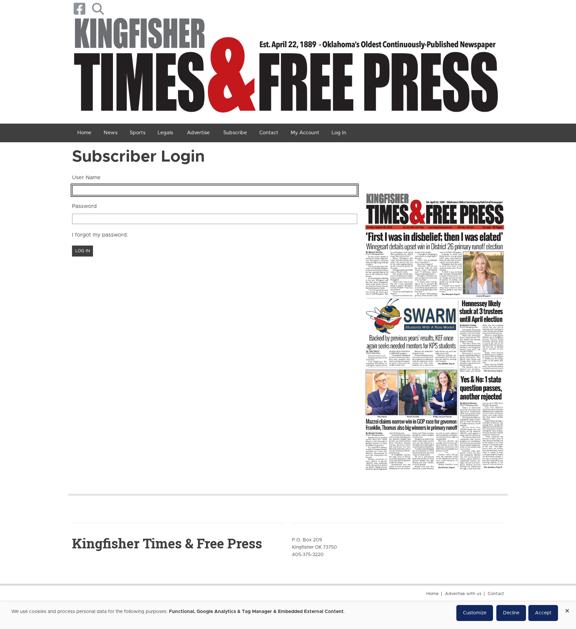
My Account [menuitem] (305, 132)
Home (432, 594)
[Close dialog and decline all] (567, 608)
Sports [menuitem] (137, 132)
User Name (86, 177)
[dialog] (288, 615)
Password (84, 206)
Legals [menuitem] (165, 132)
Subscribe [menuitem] (235, 132)
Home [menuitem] (84, 132)
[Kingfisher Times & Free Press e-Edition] (434, 325)
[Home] (285, 67)
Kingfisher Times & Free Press (167, 543)
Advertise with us (463, 594)
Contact (496, 594)
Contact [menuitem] (268, 132)
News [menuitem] (110, 132)
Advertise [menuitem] (198, 132)
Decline (511, 613)
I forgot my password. (100, 235)
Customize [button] (474, 613)
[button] (97, 8)
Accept (543, 613)
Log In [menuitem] (339, 132)
